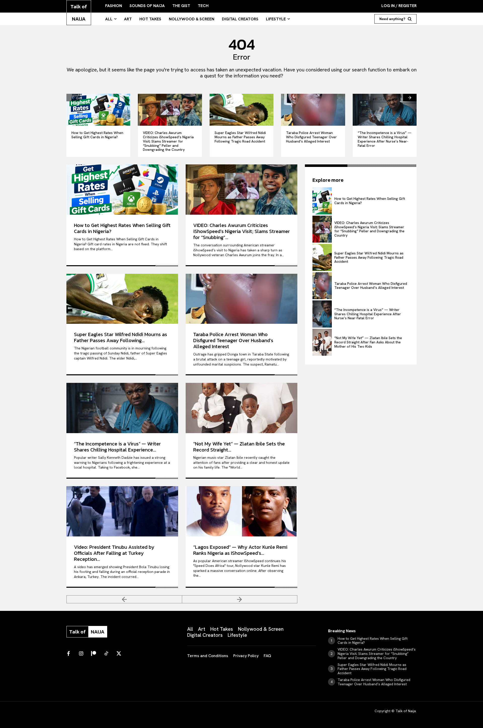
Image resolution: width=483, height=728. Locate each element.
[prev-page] (73, 97)
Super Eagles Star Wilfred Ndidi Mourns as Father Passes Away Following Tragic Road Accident (240, 137)
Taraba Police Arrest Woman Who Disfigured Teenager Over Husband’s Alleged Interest (311, 137)
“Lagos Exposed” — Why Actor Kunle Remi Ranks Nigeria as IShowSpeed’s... (240, 550)
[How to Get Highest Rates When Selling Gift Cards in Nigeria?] (98, 110)
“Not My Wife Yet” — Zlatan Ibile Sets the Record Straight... (239, 446)
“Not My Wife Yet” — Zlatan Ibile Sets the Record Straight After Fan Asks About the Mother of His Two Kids (368, 342)
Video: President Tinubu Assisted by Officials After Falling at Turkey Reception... (114, 553)
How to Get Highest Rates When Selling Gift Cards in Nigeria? (97, 134)
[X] (119, 654)
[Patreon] (94, 654)
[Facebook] (68, 654)
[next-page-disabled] (240, 599)
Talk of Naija (405, 711)
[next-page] (410, 97)
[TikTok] (106, 654)
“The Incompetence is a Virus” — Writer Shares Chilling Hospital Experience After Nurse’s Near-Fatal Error (385, 139)
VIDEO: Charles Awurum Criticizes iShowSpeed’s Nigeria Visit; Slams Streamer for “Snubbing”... (241, 231)
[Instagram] (81, 654)
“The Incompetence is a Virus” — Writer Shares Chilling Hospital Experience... (117, 446)
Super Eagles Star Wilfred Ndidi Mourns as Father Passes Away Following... (120, 337)
